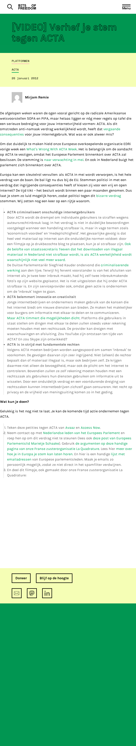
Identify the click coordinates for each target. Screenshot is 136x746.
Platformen (20, 61)
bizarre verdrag (108, 196)
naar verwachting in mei (64, 160)
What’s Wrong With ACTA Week (51, 149)
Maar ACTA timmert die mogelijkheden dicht (43, 318)
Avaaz (70, 428)
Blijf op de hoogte (54, 578)
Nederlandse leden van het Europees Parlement (81, 433)
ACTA (15, 69)
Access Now (90, 428)
